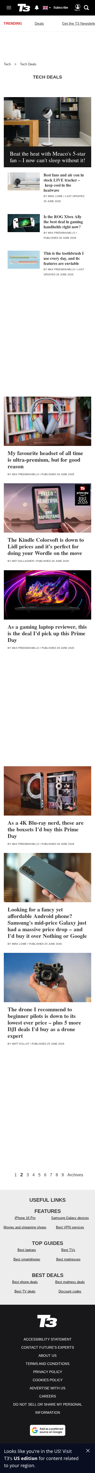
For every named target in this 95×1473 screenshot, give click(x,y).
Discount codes (70, 1291)
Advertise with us (47, 1388)
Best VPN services (70, 1227)
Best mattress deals (70, 1282)
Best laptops (26, 1250)
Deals (39, 23)
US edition (25, 1458)
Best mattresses (68, 1259)
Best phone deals (25, 1282)
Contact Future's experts (47, 1347)
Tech (7, 64)
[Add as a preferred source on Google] (47, 1430)
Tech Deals (28, 64)
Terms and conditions (47, 1364)
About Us (47, 1356)
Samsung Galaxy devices (70, 1218)
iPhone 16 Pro (25, 1218)
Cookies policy (48, 1380)
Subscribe (60, 7)
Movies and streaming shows (25, 1227)
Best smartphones (26, 1259)
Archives (75, 1175)
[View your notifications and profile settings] (37, 8)
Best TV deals (24, 1291)
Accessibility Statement (48, 1339)
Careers (47, 1396)
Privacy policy (47, 1372)
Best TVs (68, 1250)
